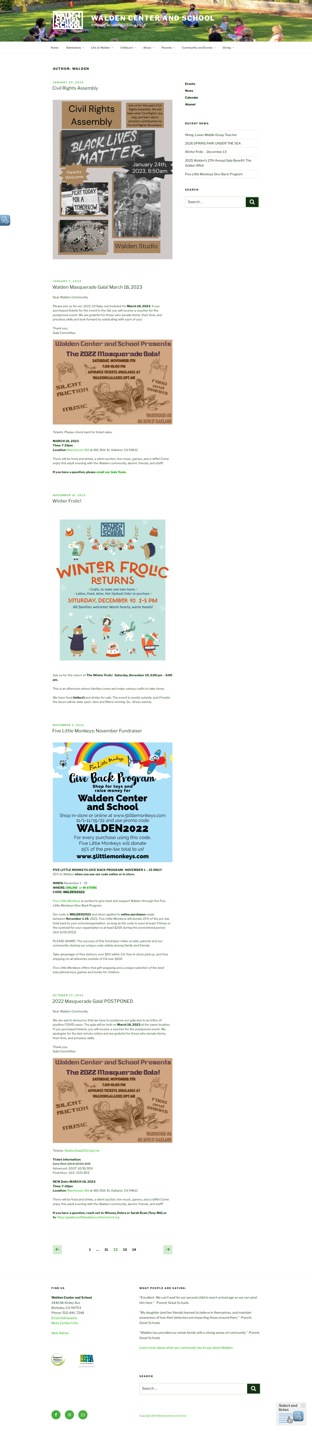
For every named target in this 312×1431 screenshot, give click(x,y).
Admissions (73, 47)
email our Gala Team (111, 472)
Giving (227, 47)
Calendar (191, 97)
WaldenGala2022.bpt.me (82, 1150)
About (147, 47)
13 (126, 1249)
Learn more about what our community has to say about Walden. (186, 1348)
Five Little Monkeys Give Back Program (214, 174)
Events (190, 84)
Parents (166, 47)
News (189, 90)
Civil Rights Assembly (75, 88)
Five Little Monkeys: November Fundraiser (97, 731)
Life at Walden (100, 47)
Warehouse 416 (78, 450)
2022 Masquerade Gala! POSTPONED (92, 1001)
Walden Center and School (153, 18)
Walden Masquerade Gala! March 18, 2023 (97, 287)
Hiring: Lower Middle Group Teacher (211, 135)
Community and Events (197, 47)
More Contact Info (64, 1323)
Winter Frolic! (66, 501)
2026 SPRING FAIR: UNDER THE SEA (213, 143)
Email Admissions (64, 1318)
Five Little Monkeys (67, 901)
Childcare (126, 47)
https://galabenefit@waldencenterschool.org (88, 1217)
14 (135, 1249)
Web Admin (60, 1333)
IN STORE (90, 887)
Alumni (190, 104)
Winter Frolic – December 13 (206, 152)
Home (54, 47)
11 (107, 1249)
